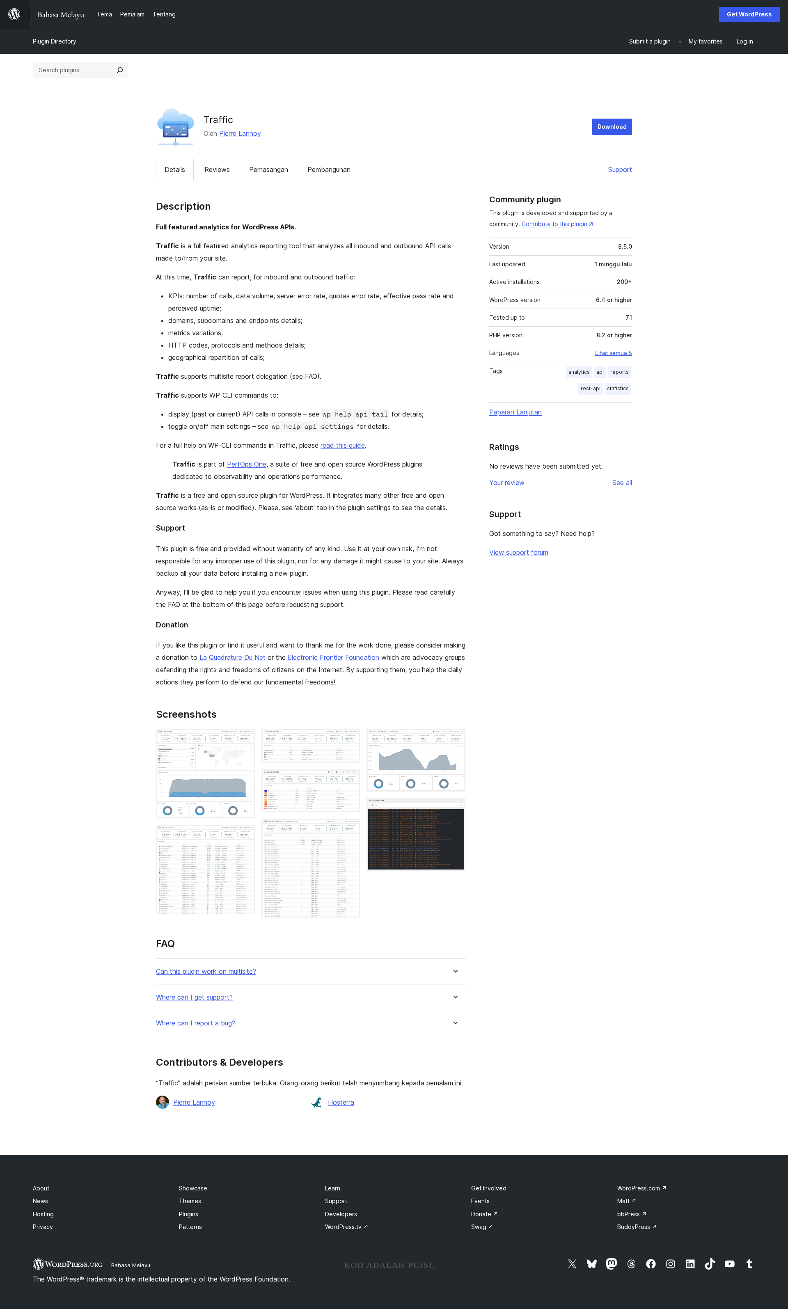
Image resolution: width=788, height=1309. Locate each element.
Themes (190, 1200)
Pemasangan (268, 169)
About (41, 1188)
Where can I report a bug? (195, 1023)
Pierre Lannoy (240, 133)
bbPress (632, 1214)
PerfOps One (246, 464)
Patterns (190, 1226)
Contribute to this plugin (554, 223)
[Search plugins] (120, 70)
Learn (332, 1188)
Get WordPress (749, 14)
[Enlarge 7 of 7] (454, 809)
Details (175, 169)
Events (480, 1200)
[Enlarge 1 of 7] (244, 740)
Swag (482, 1226)
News (40, 1200)
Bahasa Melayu (130, 1265)
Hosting (43, 1214)
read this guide (343, 445)
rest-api (590, 388)
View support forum (518, 552)
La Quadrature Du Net (232, 657)
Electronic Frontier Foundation (333, 657)
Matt (627, 1200)
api (600, 372)
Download (612, 126)
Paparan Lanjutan (515, 412)
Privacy (43, 1226)
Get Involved (488, 1188)
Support (620, 169)
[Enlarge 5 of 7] (349, 830)
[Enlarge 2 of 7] (244, 836)
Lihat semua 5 (613, 353)
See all (622, 482)
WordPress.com (642, 1188)
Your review (507, 482)
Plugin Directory (54, 41)
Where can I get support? (194, 997)
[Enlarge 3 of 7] (349, 740)
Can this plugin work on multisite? (206, 971)
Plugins (188, 1214)
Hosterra (341, 1102)
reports (619, 372)
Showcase (193, 1188)
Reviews (217, 169)
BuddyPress (637, 1226)
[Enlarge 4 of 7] (349, 780)
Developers (341, 1214)
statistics (618, 388)
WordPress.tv (347, 1226)
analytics (579, 372)
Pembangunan (328, 169)
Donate (484, 1214)
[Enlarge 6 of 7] (454, 740)
